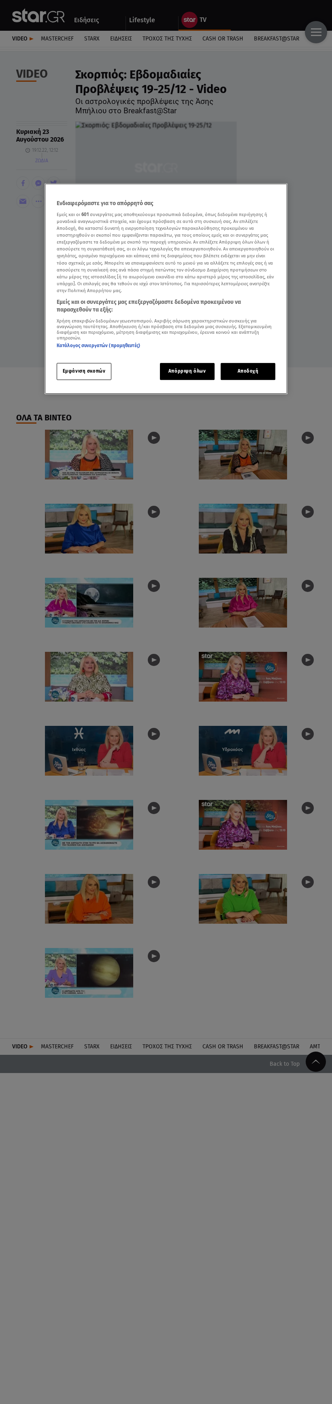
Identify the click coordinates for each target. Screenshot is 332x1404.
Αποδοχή (248, 371)
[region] (166, 288)
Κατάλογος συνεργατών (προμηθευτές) (98, 345)
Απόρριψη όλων (187, 371)
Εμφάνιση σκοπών (84, 371)
